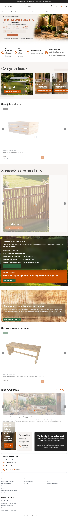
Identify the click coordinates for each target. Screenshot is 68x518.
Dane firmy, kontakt (6, 501)
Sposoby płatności (6, 483)
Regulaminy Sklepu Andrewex (8, 503)
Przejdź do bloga (60, 390)
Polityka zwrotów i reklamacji (8, 479)
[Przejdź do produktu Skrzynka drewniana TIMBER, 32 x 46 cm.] (23, 128)
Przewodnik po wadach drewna (9, 490)
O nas (48, 479)
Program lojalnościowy (7, 505)
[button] (51, 6)
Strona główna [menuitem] (15, 11)
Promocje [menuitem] (35, 11)
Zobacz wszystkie (60, 104)
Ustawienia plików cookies (8, 510)
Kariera (48, 481)
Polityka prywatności (6, 508)
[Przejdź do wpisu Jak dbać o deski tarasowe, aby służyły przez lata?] (34, 404)
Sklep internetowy (32, 516)
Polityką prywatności (52, 447)
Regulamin (55, 444)
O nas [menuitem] (41, 11)
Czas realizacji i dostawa (7, 481)
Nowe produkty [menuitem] (26, 11)
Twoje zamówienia (28, 479)
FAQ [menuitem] (47, 11)
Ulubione (26, 483)
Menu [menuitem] (3, 11)
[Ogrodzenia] (26, 231)
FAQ (2, 486)
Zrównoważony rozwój (52, 483)
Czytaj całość (6, 424)
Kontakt (3, 493)
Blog (2, 488)
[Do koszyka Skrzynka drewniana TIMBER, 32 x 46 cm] (42, 157)
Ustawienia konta (28, 481)
